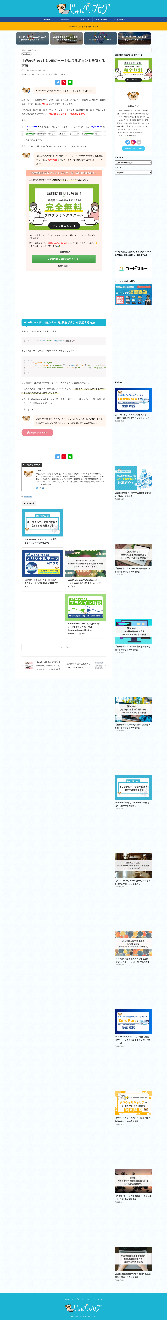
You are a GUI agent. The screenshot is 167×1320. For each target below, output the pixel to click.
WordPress (65, 19)
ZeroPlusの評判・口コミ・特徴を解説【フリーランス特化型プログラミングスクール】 (132, 1039)
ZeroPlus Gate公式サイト (62, 258)
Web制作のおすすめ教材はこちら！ (83, 26)
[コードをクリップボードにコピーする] (104, 342)
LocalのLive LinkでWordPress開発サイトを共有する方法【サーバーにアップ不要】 (84, 583)
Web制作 (47, 19)
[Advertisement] (85, 527)
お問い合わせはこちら (133, 148)
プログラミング (83, 19)
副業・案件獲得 (101, 19)
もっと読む (65, 647)
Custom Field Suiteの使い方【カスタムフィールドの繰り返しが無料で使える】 (41, 583)
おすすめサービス (120, 19)
